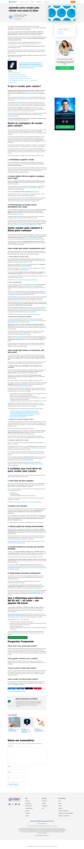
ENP (26, 798)
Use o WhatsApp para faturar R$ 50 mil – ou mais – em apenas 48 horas (22, 80)
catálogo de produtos (38, 403)
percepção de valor (41, 447)
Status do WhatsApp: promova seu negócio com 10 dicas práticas (24, 410)
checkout (11, 458)
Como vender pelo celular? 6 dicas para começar (18, 76)
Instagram (33, 237)
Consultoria (44, 800)
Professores (27, 813)
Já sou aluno (46, 1)
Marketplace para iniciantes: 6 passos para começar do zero (27, 314)
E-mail (9, 771)
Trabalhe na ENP (28, 805)
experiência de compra (29, 287)
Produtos (44, 803)
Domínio (12, 492)
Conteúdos (39, 1)
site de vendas (38, 234)
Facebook (27, 237)
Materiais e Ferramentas (63, 810)
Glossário (60, 808)
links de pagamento (28, 458)
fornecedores (26, 199)
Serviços (32, 1)
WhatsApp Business (22, 384)
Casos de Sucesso (29, 808)
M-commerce (17, 104)
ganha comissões (31, 320)
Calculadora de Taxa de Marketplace (66, 813)
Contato (27, 815)
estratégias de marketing (17, 214)
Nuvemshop (21, 296)
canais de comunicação (18, 336)
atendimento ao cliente (26, 187)
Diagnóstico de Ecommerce (64, 815)
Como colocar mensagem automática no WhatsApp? (21, 415)
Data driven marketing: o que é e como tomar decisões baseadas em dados (24, 224)
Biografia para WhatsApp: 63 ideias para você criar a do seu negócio (25, 413)
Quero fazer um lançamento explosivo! (17, 637)
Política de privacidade (39, 835)
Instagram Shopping (27, 268)
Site (8, 777)
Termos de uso (46, 835)
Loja (43, 808)
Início (22, 1)
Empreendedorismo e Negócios (19, 691)
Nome (9, 766)
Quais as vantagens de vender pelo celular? (17, 74)
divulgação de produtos (13, 116)
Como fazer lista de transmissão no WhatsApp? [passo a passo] (24, 412)
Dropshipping (44, 805)
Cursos (26, 1)
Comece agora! (65, 68)
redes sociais (28, 93)
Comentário (10, 746)
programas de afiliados (13, 320)
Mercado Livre (32, 307)
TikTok (39, 268)
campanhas (39, 114)
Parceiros (27, 810)
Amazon (38, 307)
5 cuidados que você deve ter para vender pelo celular (19, 78)
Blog (59, 800)
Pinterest (44, 268)
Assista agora (65, 127)
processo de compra (22, 98)
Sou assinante (28, 803)
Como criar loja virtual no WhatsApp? (18, 416)
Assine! (72, 1)
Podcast (60, 805)
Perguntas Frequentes (12, 82)
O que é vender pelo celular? (14, 72)
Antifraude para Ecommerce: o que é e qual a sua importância (27, 501)
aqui (41, 299)
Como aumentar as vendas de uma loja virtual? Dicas (25, 279)
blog (17, 338)
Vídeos (60, 803)
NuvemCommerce (23, 264)
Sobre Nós (27, 800)
